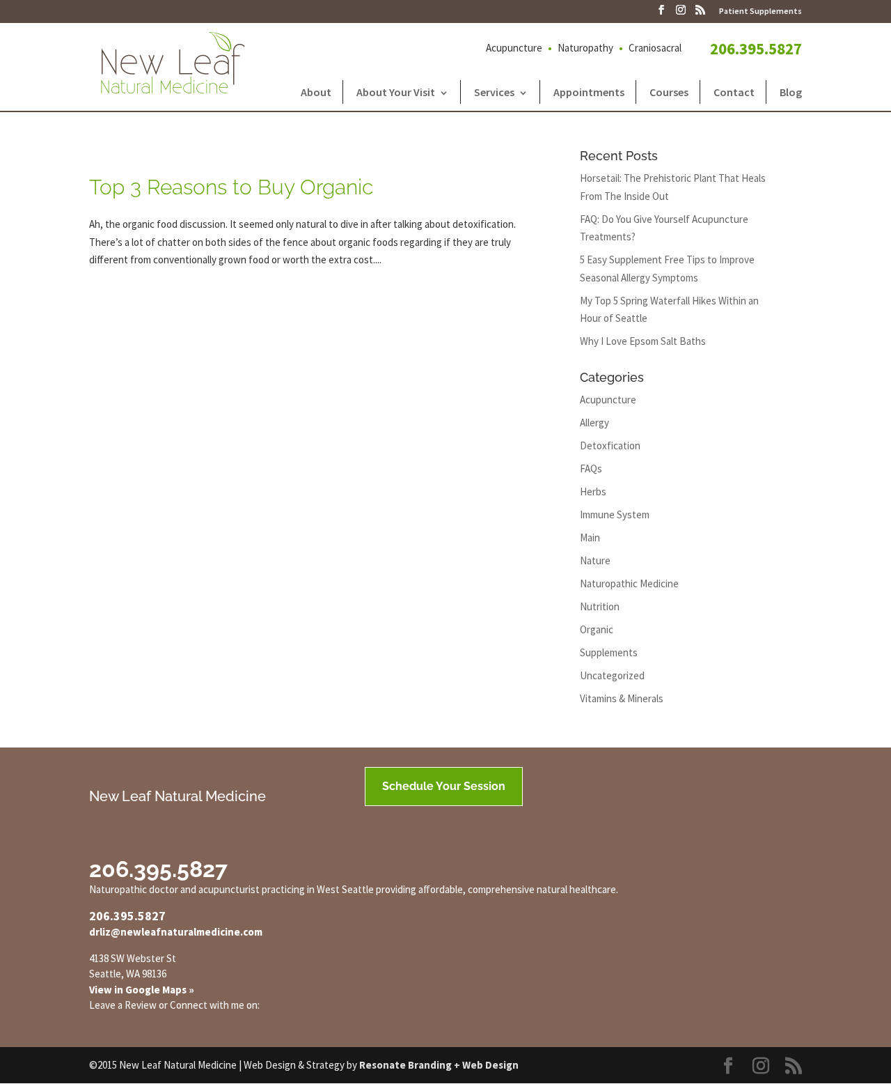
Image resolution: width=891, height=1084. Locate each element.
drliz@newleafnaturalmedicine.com (175, 931)
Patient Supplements (760, 11)
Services (494, 92)
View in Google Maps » (141, 989)
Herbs (593, 491)
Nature (595, 560)
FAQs (591, 468)
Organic (596, 629)
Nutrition (600, 606)
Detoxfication (610, 445)
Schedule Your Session (443, 786)
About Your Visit (395, 92)
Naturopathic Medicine (629, 583)
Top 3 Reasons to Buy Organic (231, 187)
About (316, 92)
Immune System (614, 514)
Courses (668, 92)
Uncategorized (612, 675)
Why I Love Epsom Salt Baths (643, 341)
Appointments (588, 92)
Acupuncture (608, 399)
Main (590, 537)
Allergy (594, 422)
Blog (791, 92)
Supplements (609, 652)
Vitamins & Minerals (621, 698)
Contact (734, 92)
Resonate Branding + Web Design (439, 1064)
